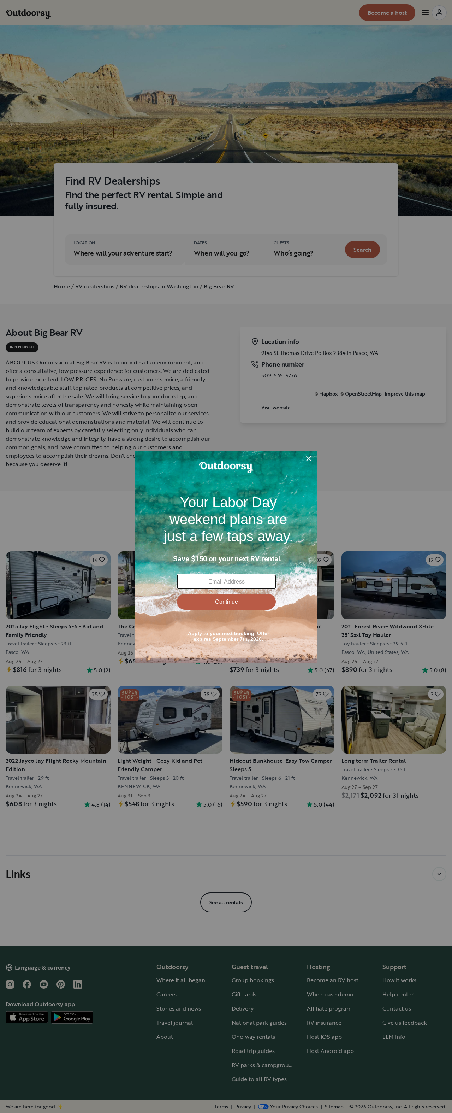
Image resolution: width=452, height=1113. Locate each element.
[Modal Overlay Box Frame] (226, 557)
